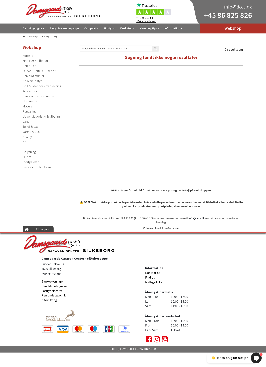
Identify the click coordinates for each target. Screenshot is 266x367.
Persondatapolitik (53, 295)
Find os (150, 277)
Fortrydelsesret (51, 291)
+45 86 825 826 (228, 15)
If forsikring (49, 300)
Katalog (45, 36)
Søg (55, 36)
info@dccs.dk (238, 6)
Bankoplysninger (52, 281)
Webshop (33, 36)
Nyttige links (153, 282)
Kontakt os (152, 273)
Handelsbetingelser (54, 286)
